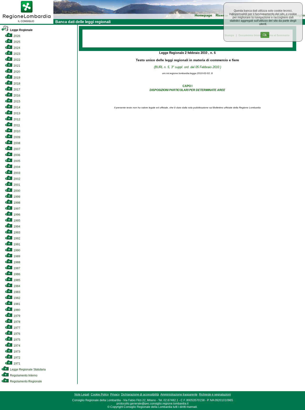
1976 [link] (16, 333)
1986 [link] (16, 274)
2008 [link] (16, 143)
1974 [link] (16, 345)
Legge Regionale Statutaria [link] (27, 369)
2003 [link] (16, 173)
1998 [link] (16, 202)
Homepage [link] (203, 15)
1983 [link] (16, 292)
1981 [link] (16, 304)
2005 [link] (16, 161)
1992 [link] (16, 238)
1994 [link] (16, 226)
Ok (265, 35)
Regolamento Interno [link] (23, 375)
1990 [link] (16, 250)
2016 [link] (16, 95)
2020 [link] (16, 71)
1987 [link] (16, 268)
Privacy (115, 394)
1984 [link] (16, 286)
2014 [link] (16, 107)
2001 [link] (16, 185)
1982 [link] (16, 298)
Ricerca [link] (222, 15)
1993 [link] (16, 232)
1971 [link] (16, 363)
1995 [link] (16, 220)
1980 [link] (16, 310)
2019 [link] (16, 77)
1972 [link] (16, 357)
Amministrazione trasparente (179, 394)
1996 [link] (16, 214)
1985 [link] (16, 280)
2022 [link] (16, 59)
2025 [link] (16, 42)
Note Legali (81, 394)
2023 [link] (16, 54)
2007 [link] (16, 149)
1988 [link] (16, 262)
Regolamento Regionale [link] (25, 381)
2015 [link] (16, 101)
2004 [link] (16, 167)
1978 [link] (16, 322)
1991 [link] (16, 244)
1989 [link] (16, 256)
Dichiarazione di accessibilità (140, 394)
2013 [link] (16, 113)
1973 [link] (16, 351)
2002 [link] (16, 179)
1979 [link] (16, 316)
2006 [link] (16, 155)
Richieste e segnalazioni (215, 394)
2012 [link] (16, 119)
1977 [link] (16, 327)
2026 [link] (16, 36)
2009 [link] (16, 137)
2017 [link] (16, 89)
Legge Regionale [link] (21, 30)
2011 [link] (16, 125)
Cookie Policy (100, 394)
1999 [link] (16, 196)
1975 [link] (16, 339)
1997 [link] (16, 208)
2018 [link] (16, 83)
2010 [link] (16, 131)
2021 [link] (16, 65)
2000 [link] (16, 190)
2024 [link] (16, 48)
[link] (26, 23)
